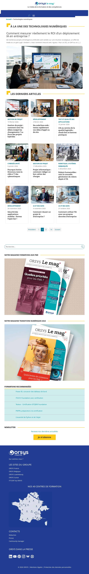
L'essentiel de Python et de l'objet (28, 417)
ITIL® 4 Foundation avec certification (29, 398)
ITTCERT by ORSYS (15, 481)
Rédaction (12, 535)
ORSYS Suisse (14, 477)
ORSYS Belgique (15, 471)
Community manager (16, 541)
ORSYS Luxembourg (16, 474)
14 (51, 229)
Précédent (32, 229)
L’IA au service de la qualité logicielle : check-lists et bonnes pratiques (67, 131)
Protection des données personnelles (57, 567)
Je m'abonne (44, 437)
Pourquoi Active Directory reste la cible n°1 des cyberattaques (15, 173)
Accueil (8, 19)
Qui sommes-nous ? (16, 459)
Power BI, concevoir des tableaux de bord (31, 391)
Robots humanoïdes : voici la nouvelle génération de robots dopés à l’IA (67, 175)
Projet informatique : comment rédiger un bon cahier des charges (42, 173)
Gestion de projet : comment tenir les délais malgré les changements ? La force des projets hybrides (15, 131)
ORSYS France (14, 468)
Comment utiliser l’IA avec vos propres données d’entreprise (67, 214)
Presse (11, 538)
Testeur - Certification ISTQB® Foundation (31, 404)
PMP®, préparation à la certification (29, 411)
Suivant (57, 229)
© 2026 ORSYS (23, 567)
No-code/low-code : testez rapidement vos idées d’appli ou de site (41, 128)
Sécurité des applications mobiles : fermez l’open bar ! (15, 215)
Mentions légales (36, 567)
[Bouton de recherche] (29, 15)
